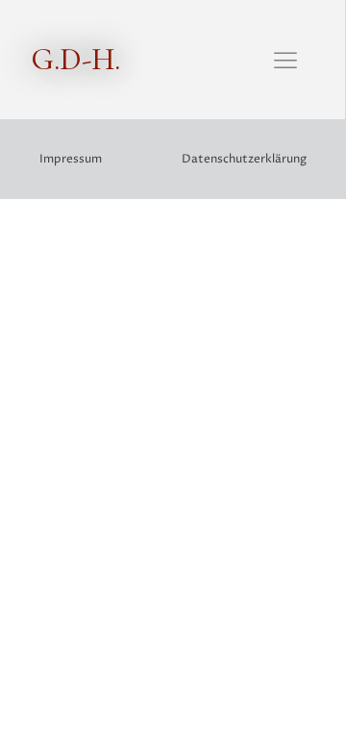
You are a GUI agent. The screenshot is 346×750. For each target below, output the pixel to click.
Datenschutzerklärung (244, 159)
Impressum (70, 159)
